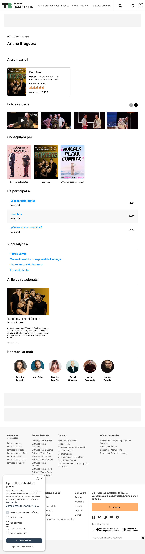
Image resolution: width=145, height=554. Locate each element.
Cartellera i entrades (48, 5)
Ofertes (65, 5)
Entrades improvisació (17, 459)
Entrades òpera (14, 456)
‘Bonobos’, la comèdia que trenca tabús (23, 320)
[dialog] (24, 513)
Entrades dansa (14, 446)
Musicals (79, 501)
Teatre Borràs (18, 253)
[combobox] (123, 5)
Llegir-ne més (11, 502)
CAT (140, 4)
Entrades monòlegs (15, 463)
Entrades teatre (14, 443)
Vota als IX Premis (101, 5)
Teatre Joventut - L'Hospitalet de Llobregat (36, 259)
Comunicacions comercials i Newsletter (54, 519)
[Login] (132, 5)
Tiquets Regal (64, 444)
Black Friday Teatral (67, 460)
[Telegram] (117, 517)
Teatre (78, 497)
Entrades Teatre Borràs (42, 450)
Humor (78, 506)
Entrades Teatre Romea (42, 453)
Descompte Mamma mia (111, 450)
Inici (9, 36)
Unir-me (114, 507)
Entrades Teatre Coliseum (39, 445)
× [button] (41, 478)
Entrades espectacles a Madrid (72, 447)
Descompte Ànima (108, 446)
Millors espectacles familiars (70, 457)
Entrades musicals (15, 450)
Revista (74, 5)
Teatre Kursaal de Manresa (26, 264)
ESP (140, 7)
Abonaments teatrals (67, 440)
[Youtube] (111, 517)
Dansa (78, 514)
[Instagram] (105, 517)
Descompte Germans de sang (113, 453)
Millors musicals (65, 454)
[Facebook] (93, 517)
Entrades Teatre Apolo (42, 469)
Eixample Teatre (20, 270)
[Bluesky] (99, 517)
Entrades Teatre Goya (42, 472)
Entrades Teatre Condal (42, 459)
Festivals (84, 5)
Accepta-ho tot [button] (24, 540)
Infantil (78, 510)
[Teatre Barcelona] (17, 5)
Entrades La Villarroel (41, 456)
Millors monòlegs (65, 450)
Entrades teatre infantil (17, 453)
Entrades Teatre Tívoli (42, 440)
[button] (24, 506)
